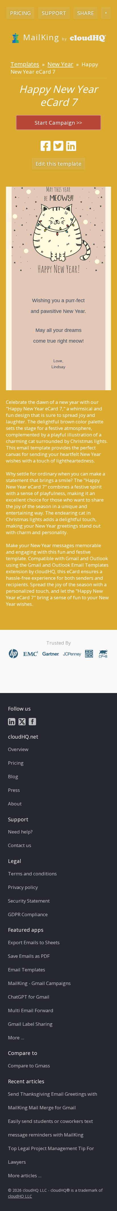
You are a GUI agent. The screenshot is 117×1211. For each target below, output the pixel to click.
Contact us (19, 845)
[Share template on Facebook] (46, 146)
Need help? (20, 831)
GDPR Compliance (28, 914)
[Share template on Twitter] (58, 146)
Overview (18, 749)
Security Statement (29, 900)
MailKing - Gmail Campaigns (39, 983)
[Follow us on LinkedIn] (11, 721)
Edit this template (58, 163)
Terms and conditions (32, 873)
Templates (25, 64)
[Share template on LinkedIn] (71, 146)
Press (14, 790)
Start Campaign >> (58, 122)
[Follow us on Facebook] (32, 721)
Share (85, 12)
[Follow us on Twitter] (22, 721)
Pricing (20, 12)
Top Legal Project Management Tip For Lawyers (51, 1155)
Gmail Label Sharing (30, 1024)
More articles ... (24, 1175)
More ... (16, 1037)
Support (54, 12)
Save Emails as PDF (29, 956)
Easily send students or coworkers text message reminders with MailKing (50, 1128)
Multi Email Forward (30, 1010)
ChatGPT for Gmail (28, 996)
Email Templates (26, 969)
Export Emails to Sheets (34, 942)
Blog (13, 776)
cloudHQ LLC (20, 1196)
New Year (60, 64)
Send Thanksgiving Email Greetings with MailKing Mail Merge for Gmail (52, 1101)
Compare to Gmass (29, 1065)
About (15, 803)
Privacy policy (23, 887)
